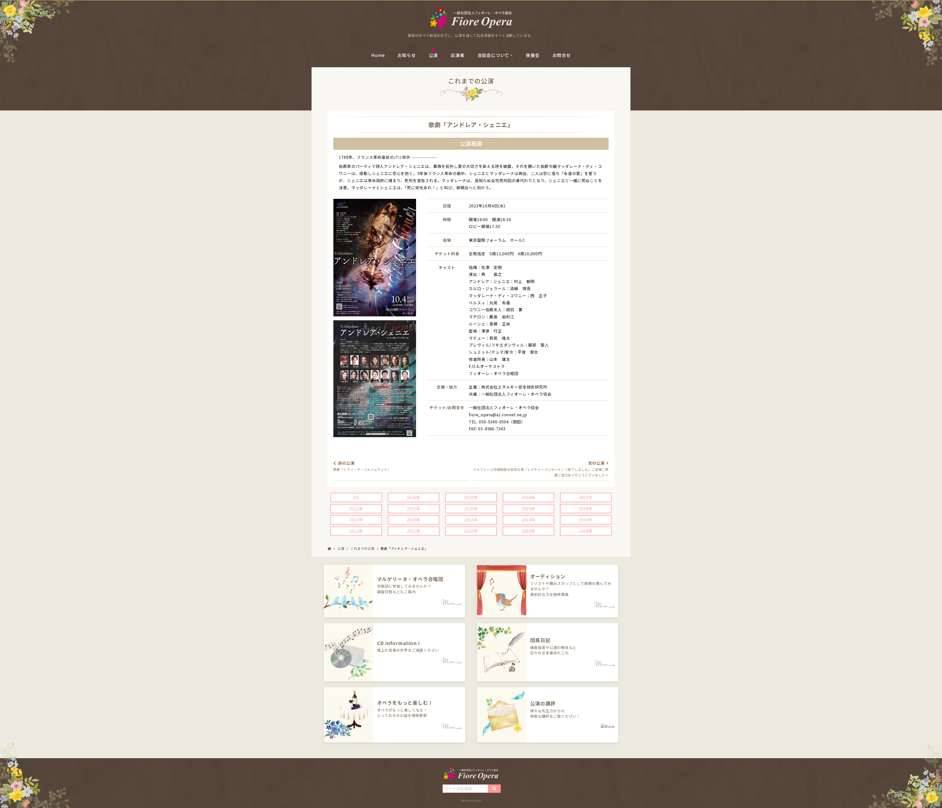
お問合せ (561, 55)
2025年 (471, 497)
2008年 (586, 531)
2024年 (528, 497)
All (356, 497)
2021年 (413, 509)
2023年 (586, 497)
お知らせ (406, 55)
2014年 (528, 520)
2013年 (586, 520)
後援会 (532, 55)
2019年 (528, 509)
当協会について (493, 55)
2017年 (356, 520)
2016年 (413, 520)
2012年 (356, 531)
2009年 (528, 531)
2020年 (471, 509)
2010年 (471, 531)
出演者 (457, 55)
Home (378, 55)
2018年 (586, 509)
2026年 (413, 497)
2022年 (356, 509)
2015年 (471, 520)
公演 (433, 55)
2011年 (413, 531)
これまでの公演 (362, 548)
